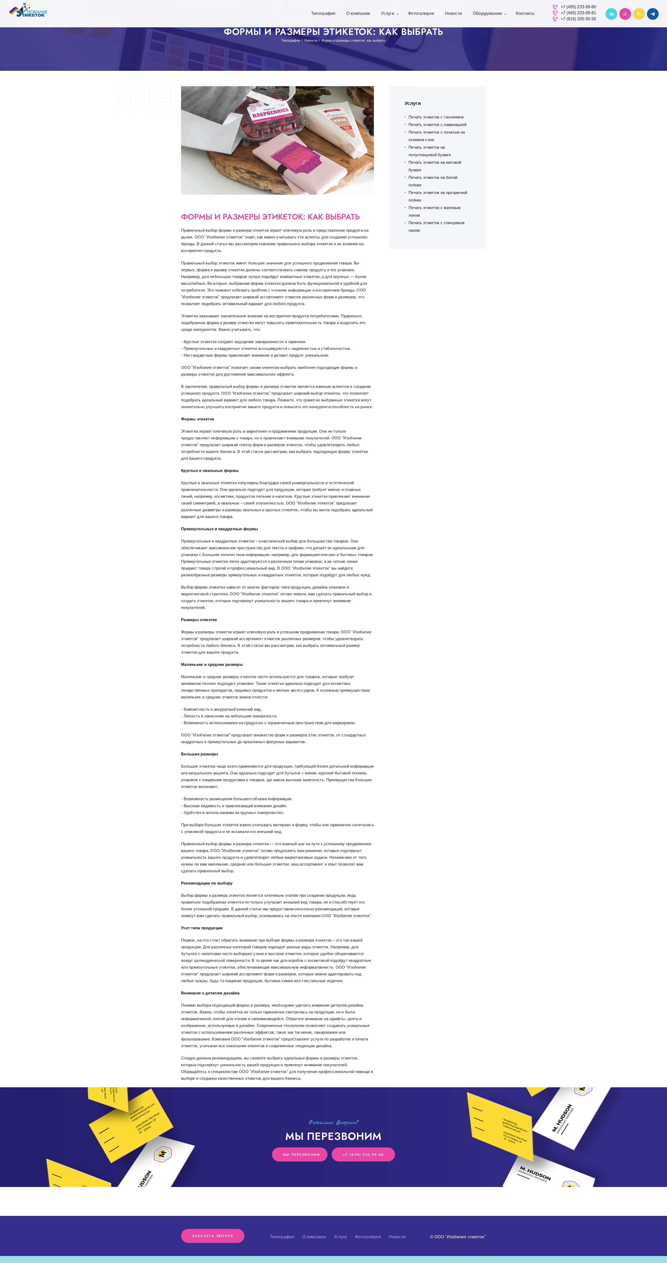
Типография (290, 40)
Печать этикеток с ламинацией (437, 124)
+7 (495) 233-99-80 (578, 7)
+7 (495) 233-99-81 (578, 13)
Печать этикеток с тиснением (436, 117)
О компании (314, 1237)
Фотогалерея (368, 1237)
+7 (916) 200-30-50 (578, 19)
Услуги (340, 1237)
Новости (310, 40)
